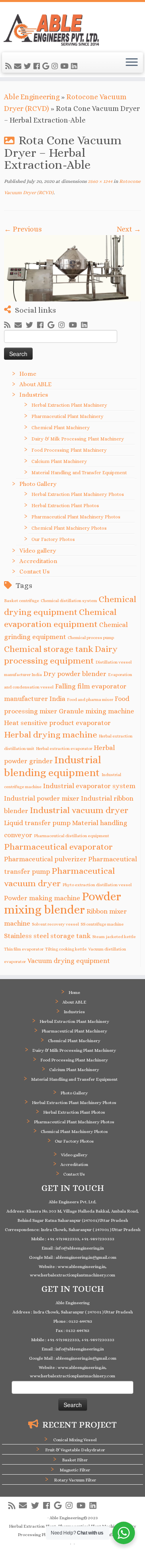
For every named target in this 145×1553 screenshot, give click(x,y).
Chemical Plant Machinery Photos (69, 528)
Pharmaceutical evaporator (58, 847)
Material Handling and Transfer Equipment (79, 472)
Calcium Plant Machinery (59, 461)
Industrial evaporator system (89, 786)
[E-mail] (19, 66)
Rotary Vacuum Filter (75, 1480)
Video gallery (37, 550)
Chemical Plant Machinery (60, 427)
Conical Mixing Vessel (75, 1439)
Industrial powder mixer (41, 798)
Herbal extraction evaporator (64, 748)
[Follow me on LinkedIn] (75, 66)
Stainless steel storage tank (47, 936)
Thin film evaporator (24, 949)
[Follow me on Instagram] (56, 66)
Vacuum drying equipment (68, 961)
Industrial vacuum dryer (79, 810)
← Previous (23, 229)
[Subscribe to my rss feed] (9, 66)
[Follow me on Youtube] (65, 66)
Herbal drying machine (50, 734)
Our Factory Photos (53, 539)
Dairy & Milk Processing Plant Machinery (77, 439)
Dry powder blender (75, 674)
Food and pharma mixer (90, 699)
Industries (33, 394)
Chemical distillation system (69, 600)
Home (27, 373)
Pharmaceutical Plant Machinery (67, 416)
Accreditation (38, 561)
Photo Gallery (37, 484)
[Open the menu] (132, 63)
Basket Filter (75, 1460)
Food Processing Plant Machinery (69, 450)
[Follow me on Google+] (47, 66)
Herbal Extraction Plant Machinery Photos (77, 494)
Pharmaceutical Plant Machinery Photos (75, 517)
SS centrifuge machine (102, 924)
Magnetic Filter (75, 1470)
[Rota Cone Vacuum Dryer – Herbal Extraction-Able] (72, 268)
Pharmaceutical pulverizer (45, 859)
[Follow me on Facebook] (37, 66)
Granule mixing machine (96, 711)
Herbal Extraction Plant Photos (65, 505)
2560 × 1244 (99, 181)
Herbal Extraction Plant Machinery (69, 405)
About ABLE (35, 384)
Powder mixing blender (62, 903)
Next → (129, 229)
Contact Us (34, 571)
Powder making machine (42, 898)
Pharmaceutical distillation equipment (71, 835)
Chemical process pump (91, 637)
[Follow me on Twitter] (28, 66)
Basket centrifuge (21, 600)
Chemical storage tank (48, 649)
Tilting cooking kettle (66, 949)
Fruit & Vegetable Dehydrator (75, 1450)
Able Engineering (32, 97)
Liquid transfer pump (37, 823)
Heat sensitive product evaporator (57, 723)
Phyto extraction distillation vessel (97, 884)
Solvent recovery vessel (55, 924)
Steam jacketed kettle (114, 936)
